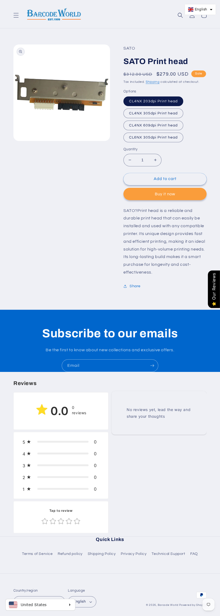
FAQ (194, 554)
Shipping (153, 82)
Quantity (130, 149)
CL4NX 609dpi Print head (153, 125)
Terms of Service (37, 554)
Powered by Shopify (193, 605)
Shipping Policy (102, 554)
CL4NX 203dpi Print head (153, 101)
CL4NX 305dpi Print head (153, 113)
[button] (16, 15)
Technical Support (168, 554)
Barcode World (168, 605)
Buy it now (165, 194)
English (80, 601)
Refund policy (70, 554)
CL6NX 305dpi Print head (153, 137)
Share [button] (135, 286)
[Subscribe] (152, 365)
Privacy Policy (133, 554)
